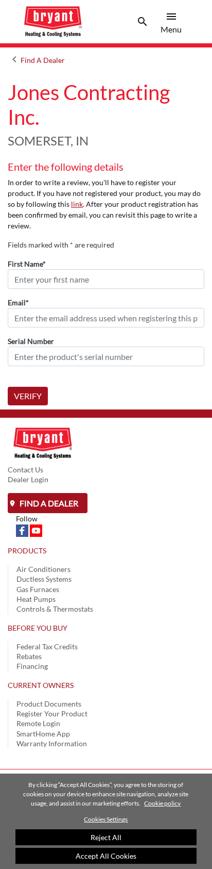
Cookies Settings (106, 819)
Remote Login (38, 723)
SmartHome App (43, 733)
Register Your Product (51, 713)
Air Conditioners (43, 569)
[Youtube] (36, 530)
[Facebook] (23, 530)
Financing (32, 666)
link (77, 204)
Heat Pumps (36, 599)
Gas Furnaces (37, 589)
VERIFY (28, 396)
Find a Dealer (48, 503)
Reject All (106, 837)
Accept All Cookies (106, 855)
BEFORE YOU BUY (37, 628)
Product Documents (48, 703)
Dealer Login (28, 479)
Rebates (29, 656)
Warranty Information (51, 743)
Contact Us (25, 469)
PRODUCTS (27, 550)
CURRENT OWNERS (41, 685)
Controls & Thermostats (54, 608)
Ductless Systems (44, 579)
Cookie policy (162, 803)
